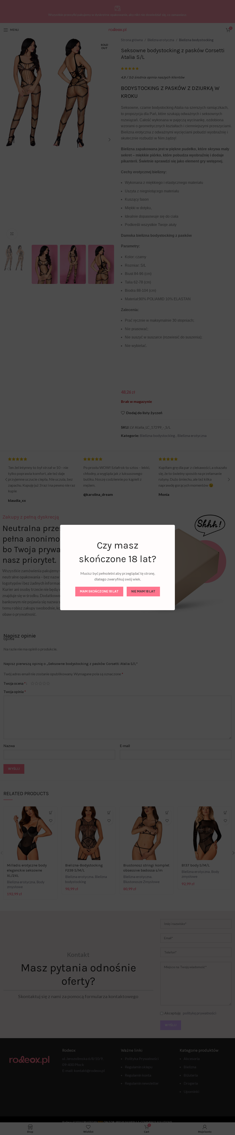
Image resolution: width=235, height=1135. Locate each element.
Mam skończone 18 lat (99, 591)
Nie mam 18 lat (143, 591)
